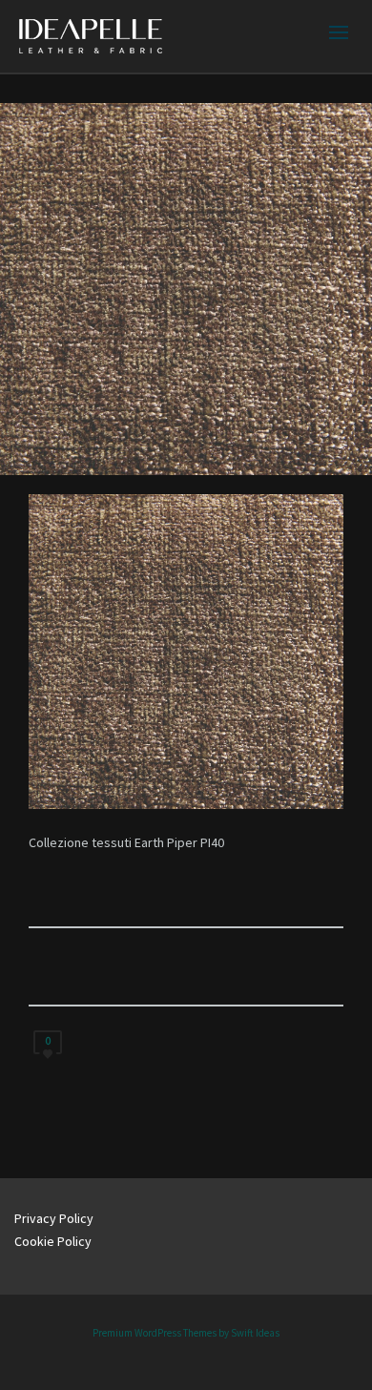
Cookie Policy (53, 1241)
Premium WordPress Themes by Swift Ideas (186, 1332)
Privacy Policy (53, 1218)
